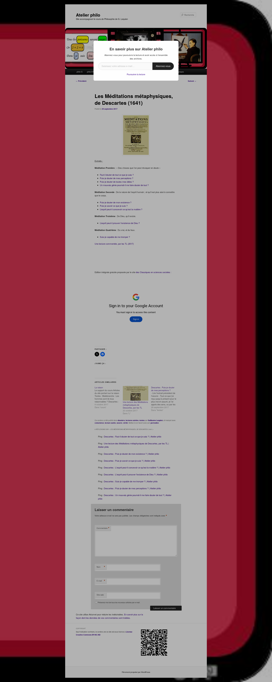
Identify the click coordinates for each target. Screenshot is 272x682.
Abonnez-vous (163, 66)
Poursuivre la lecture (136, 74)
